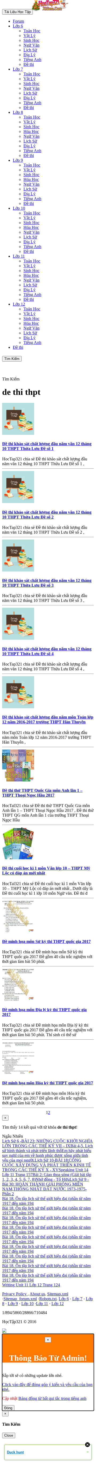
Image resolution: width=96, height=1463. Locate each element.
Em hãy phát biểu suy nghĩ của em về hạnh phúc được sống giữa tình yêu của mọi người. (46, 1155)
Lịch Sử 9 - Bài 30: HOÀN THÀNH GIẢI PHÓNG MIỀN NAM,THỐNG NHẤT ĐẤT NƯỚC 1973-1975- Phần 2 (45, 1186)
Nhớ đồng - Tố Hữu (52, 1179)
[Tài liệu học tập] (51, 11)
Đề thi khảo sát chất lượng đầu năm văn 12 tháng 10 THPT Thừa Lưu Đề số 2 (46, 514)
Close (8, 1435)
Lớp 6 (18, 26)
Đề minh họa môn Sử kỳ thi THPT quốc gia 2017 (46, 941)
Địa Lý (29, 54)
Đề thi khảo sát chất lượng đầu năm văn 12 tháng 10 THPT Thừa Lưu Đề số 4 (46, 651)
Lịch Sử (30, 50)
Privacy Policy (15, 1294)
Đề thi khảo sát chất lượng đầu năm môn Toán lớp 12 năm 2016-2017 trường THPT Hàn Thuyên (47, 719)
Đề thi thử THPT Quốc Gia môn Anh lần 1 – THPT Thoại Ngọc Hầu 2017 (42, 792)
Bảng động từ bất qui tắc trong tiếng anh (52, 1398)
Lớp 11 (19, 256)
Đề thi (28, 64)
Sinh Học (31, 40)
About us (37, 1294)
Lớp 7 (18, 69)
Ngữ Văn (31, 45)
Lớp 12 (19, 304)
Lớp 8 (18, 112)
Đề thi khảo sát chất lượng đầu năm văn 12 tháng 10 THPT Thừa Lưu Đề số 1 (46, 446)
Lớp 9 (18, 160)
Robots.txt (48, 1298)
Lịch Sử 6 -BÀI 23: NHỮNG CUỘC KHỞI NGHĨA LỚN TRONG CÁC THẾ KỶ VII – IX (47, 1143)
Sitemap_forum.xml (20, 1298)
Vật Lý (29, 35)
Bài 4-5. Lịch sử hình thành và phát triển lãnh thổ (47, 1148)
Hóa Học (31, 131)
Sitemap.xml (57, 1294)
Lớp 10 (19, 208)
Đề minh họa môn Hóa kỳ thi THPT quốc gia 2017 (47, 1083)
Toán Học (31, 31)
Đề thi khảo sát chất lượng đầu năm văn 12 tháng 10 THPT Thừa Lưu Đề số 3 (46, 582)
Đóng (8, 1408)
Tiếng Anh (32, 59)
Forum (18, 21)
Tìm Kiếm (11, 359)
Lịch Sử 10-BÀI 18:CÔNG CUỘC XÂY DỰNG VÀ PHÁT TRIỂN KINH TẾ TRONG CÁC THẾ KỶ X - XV (46, 1165)
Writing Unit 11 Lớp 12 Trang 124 (31, 1285)
